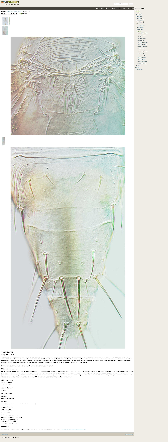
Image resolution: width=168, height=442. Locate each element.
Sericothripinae (140, 29)
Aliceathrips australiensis (143, 33)
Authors (131, 8)
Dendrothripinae (140, 27)
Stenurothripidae (139, 20)
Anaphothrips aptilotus (142, 44)
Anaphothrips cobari (142, 63)
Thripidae (15, 11)
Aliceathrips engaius (142, 34)
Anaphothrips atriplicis (142, 48)
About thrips (105, 8)
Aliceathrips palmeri (142, 38)
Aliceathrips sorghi (141, 40)
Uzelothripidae (139, 65)
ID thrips (114, 8)
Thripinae (20, 11)
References (122, 8)
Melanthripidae (139, 14)
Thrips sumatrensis (129, 434)
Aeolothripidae (139, 16)
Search (130, 3)
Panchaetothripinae (141, 25)
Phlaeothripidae (139, 69)
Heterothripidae (139, 22)
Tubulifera (137, 67)
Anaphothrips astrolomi (142, 46)
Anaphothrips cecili (141, 59)
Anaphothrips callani (142, 55)
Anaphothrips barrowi (142, 53)
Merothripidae (139, 12)
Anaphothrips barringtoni (143, 51)
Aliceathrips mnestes (142, 36)
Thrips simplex (5, 434)
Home (97, 8)
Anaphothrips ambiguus (142, 42)
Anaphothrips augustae (142, 49)
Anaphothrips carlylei (142, 57)
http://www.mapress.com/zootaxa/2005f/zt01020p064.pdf (73, 429)
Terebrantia (9, 11)
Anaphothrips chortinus (142, 61)
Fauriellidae (138, 18)
